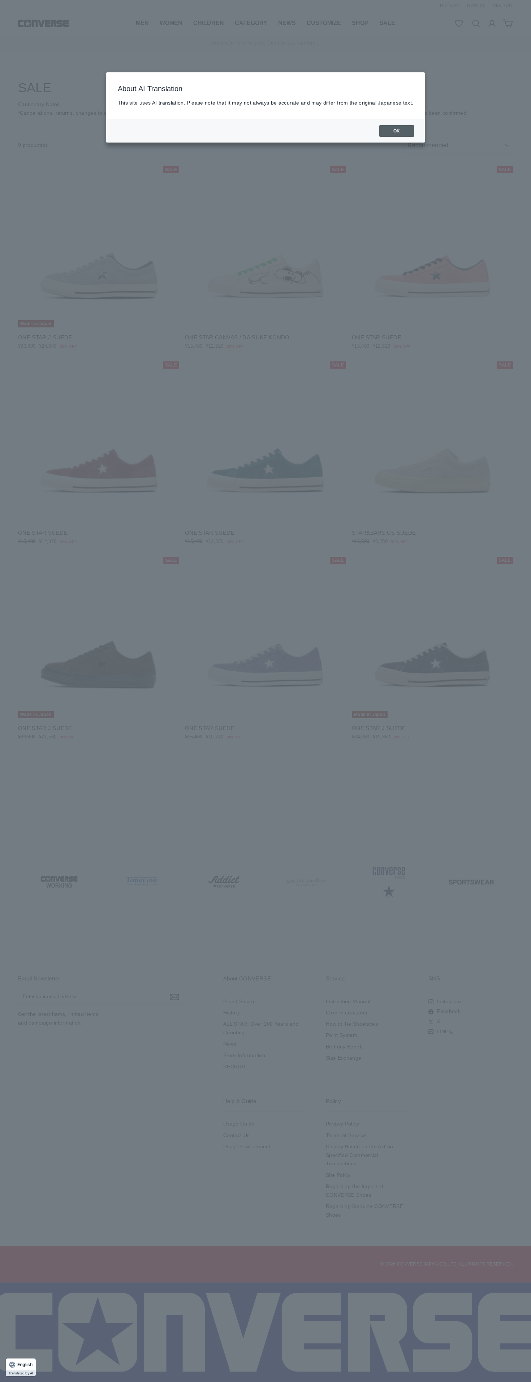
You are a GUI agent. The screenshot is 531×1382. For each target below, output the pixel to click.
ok (396, 130)
